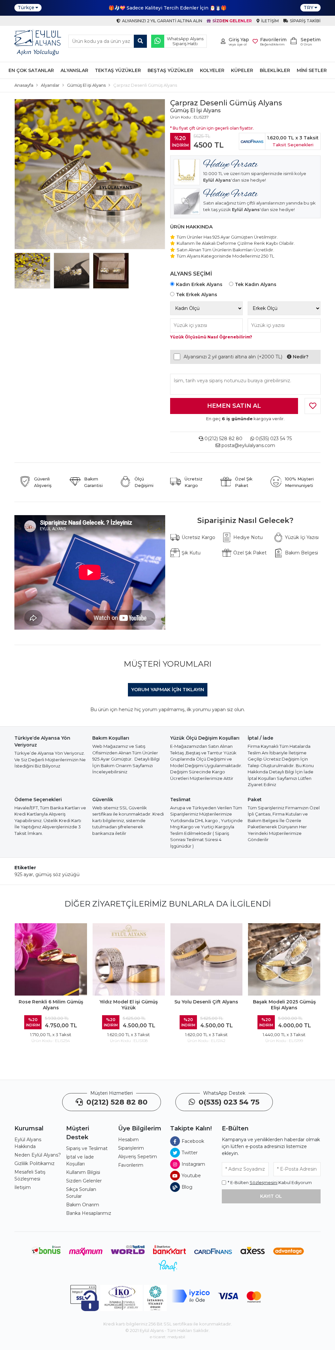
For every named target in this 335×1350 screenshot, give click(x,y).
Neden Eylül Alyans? (37, 1155)
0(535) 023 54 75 (273, 438)
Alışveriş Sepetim (137, 1157)
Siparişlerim (131, 1148)
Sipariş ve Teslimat (87, 1148)
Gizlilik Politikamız (34, 1163)
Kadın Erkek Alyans (199, 284)
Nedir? (300, 357)
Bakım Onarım (82, 1205)
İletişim (22, 1187)
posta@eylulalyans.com (248, 445)
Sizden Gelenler (84, 1181)
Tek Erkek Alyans (196, 294)
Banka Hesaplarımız (88, 1213)
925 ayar (23, 874)
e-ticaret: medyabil (167, 1336)
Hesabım (128, 1140)
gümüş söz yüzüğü (57, 874)
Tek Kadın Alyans (255, 284)
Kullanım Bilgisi (83, 1172)
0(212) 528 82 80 (222, 438)
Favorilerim (130, 1165)
